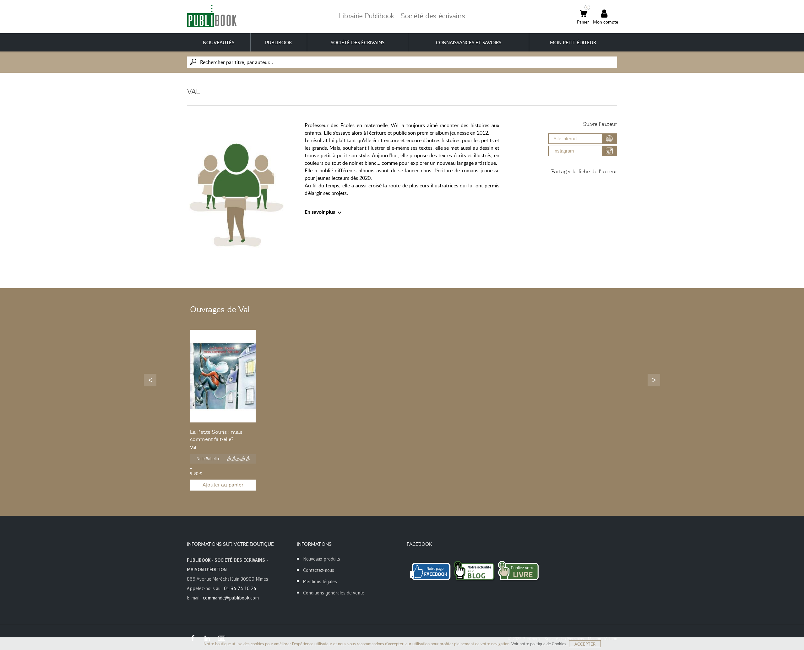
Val (193, 447)
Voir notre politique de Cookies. (539, 644)
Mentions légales (320, 581)
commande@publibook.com (231, 598)
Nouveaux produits (321, 559)
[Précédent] (150, 380)
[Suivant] (654, 380)
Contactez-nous (318, 570)
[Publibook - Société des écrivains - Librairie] (211, 16)
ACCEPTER (584, 644)
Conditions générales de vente (333, 593)
